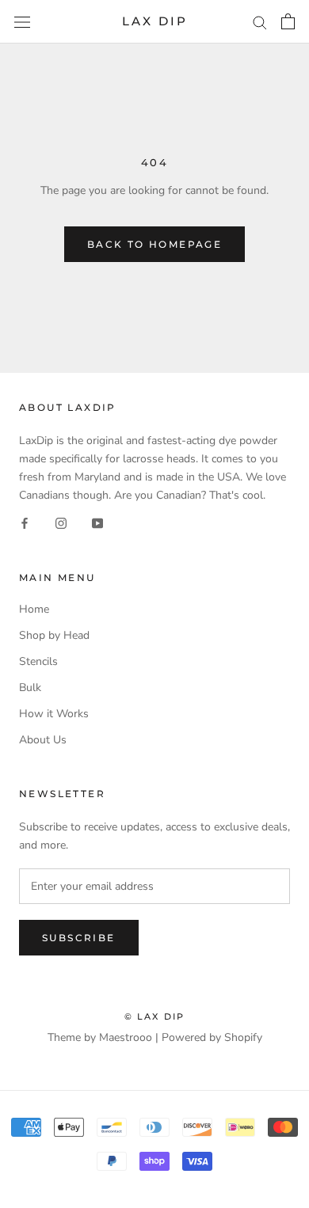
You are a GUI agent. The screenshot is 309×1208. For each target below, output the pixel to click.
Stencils (38, 661)
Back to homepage (154, 244)
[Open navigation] (22, 22)
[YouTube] (97, 522)
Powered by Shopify (212, 1037)
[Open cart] (288, 21)
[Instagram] (61, 522)
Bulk (30, 687)
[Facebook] (24, 522)
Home (34, 609)
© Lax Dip (154, 1016)
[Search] (260, 21)
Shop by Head (54, 635)
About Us (43, 739)
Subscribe (79, 938)
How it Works (54, 713)
